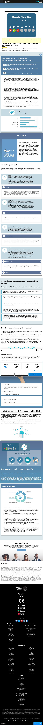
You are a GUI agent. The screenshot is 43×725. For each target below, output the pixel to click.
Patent (21, 682)
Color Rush (11, 671)
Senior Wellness (31, 630)
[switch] (16, 367)
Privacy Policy (12, 718)
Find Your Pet (11, 669)
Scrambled (11, 668)
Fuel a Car (31, 660)
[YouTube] (21, 621)
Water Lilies (31, 669)
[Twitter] (19, 621)
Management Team (18, 718)
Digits (31, 652)
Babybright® (21, 684)
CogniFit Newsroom (25, 718)
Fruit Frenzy (11, 649)
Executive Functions (11, 638)
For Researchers (21, 679)
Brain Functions (11, 636)
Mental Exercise (21, 698)
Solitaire (11, 653)
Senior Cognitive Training (30, 633)
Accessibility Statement (26, 720)
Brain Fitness (11, 631)
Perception (11, 641)
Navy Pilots (31, 629)
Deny (8, 374)
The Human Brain (11, 625)
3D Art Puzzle (11, 673)
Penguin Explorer (31, 650)
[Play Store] (21, 611)
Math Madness (11, 664)
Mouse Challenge (31, 664)
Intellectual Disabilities (11, 635)
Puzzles (31, 649)
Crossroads (31, 655)
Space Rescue (11, 663)
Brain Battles (21, 704)
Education (21, 680)
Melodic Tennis (11, 666)
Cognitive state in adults (31, 634)
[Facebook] (16, 621)
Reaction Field (31, 670)
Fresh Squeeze (31, 658)
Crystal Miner (11, 652)
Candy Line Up (31, 648)
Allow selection (22, 374)
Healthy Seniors (31, 631)
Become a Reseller (11, 720)
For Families (21, 677)
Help (20, 720)
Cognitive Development (21, 688)
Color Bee (31, 653)
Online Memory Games (21, 699)
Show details (36, 370)
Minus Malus (31, 663)
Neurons (11, 629)
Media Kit (31, 718)
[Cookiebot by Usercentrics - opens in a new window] (37, 350)
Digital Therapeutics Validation (31, 625)
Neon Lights (11, 658)
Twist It (31, 668)
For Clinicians (21, 678)
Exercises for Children (21, 687)
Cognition (11, 633)
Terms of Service (6, 718)
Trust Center (33, 720)
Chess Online (11, 647)
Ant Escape (11, 655)
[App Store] (21, 608)
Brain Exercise (21, 689)
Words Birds (31, 671)
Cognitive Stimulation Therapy (21, 693)
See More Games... (31, 673)
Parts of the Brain (11, 628)
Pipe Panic (11, 650)
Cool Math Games (21, 700)
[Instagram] (24, 621)
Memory (11, 640)
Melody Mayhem (11, 670)
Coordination (11, 639)
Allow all (35, 374)
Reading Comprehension (21, 701)
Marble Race (11, 665)
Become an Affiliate (37, 718)
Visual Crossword (11, 660)
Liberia (4, 723)
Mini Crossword (11, 648)
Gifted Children (21, 703)
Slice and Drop (31, 666)
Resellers (21, 685)
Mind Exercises (21, 694)
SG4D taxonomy (31, 636)
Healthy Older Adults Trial (30, 628)
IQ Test (21, 705)
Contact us (17, 720)
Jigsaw (31, 659)
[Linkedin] (26, 621)
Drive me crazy (11, 659)
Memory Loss (11, 634)
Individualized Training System (21, 690)
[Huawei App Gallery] (21, 614)
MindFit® (21, 683)
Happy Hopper (31, 647)
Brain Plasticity (11, 630)
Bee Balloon (31, 654)
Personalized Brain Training (21, 695)
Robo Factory (11, 654)
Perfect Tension (31, 665)
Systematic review (31, 635)
